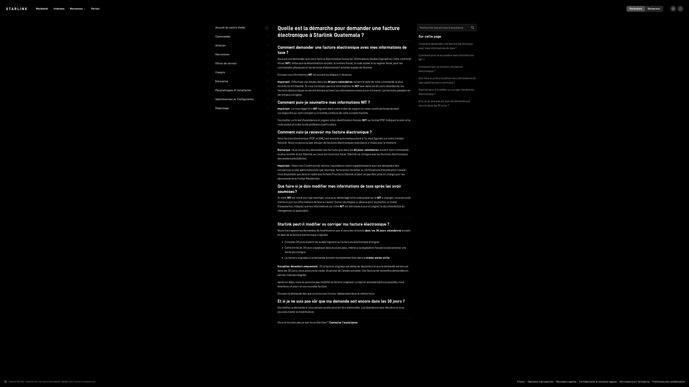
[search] (472, 27)
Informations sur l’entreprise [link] (635, 381)
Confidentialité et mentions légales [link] (598, 381)
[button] (242, 36)
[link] (16, 9)
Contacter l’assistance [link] (343, 322)
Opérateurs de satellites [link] (540, 381)
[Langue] (673, 9)
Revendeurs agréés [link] (566, 381)
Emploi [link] (521, 381)
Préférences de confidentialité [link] (668, 381)
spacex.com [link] (89, 381)
